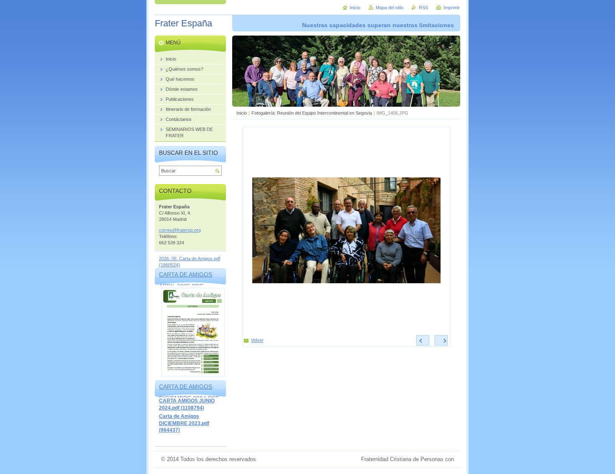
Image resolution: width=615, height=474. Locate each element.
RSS (423, 7)
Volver (257, 340)
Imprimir (451, 7)
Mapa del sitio (389, 7)
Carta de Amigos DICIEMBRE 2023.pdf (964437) (184, 423)
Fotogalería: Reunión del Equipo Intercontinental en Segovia (311, 112)
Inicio (241, 112)
